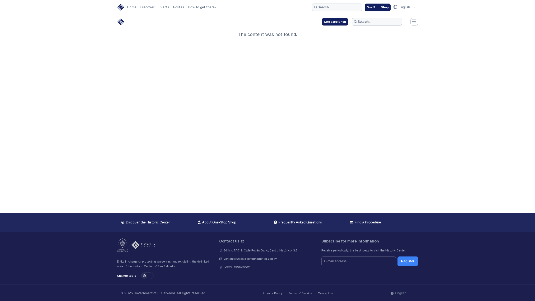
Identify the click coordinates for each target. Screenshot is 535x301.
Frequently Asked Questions (300, 222)
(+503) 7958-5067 (236, 267)
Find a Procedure (367, 222)
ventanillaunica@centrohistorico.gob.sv (250, 259)
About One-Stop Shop (218, 222)
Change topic (126, 276)
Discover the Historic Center (147, 222)
